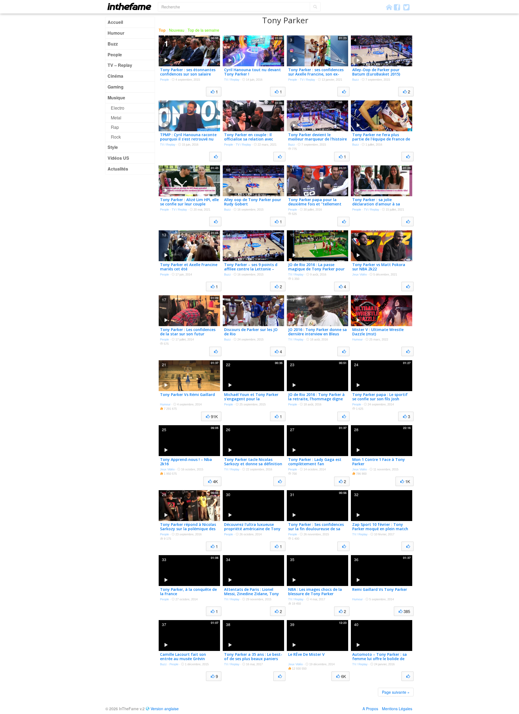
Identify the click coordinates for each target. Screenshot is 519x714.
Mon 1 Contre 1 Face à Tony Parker (378, 462)
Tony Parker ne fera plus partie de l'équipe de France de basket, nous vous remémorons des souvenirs (381, 141)
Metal (116, 117)
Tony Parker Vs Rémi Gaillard (187, 394)
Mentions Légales (397, 708)
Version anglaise (165, 708)
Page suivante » (396, 692)
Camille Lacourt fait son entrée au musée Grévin (183, 656)
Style (113, 147)
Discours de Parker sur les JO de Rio (251, 332)
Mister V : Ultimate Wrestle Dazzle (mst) (378, 332)
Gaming (116, 87)
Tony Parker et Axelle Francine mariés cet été (188, 267)
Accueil (115, 22)
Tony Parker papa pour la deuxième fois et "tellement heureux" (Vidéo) (314, 204)
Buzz (113, 44)
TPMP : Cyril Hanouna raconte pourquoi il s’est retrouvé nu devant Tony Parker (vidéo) (188, 139)
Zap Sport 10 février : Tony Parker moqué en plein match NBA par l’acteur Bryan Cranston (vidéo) (380, 531)
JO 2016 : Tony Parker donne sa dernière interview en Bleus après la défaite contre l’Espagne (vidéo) (317, 336)
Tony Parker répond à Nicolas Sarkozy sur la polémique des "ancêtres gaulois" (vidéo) (188, 529)
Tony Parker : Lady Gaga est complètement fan (314, 462)
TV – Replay (120, 65)
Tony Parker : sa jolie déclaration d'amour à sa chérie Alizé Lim (376, 204)
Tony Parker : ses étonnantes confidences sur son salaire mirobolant (187, 74)
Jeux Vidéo (359, 274)
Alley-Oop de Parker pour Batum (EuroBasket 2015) (376, 72)
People (115, 54)
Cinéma (115, 76)
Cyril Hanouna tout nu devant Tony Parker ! (252, 72)
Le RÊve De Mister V (306, 654)
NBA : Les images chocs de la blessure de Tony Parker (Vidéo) (315, 594)
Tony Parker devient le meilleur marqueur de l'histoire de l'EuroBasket (317, 139)
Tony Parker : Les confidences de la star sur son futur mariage (187, 334)
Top (162, 30)
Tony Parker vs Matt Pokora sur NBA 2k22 (378, 267)
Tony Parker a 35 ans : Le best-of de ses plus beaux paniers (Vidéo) (253, 659)
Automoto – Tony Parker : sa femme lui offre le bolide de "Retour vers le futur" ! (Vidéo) (380, 659)
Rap (115, 127)
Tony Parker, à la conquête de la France (188, 592)
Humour (116, 33)
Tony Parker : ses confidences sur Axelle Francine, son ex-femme (316, 74)
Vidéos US (118, 158)
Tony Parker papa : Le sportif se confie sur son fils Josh (380, 397)
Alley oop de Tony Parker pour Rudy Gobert (252, 202)
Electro (117, 108)
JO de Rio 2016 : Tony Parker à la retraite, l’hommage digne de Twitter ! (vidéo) (316, 399)
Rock (116, 137)
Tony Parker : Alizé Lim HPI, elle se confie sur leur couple (189, 202)
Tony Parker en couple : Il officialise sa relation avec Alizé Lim (248, 139)
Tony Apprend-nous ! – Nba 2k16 (186, 462)
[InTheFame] (131, 6)
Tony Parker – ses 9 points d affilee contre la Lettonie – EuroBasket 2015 (250, 269)
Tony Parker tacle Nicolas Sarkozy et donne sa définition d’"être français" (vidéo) (253, 464)
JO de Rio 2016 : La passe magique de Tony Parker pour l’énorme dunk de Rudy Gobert (317, 269)
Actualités (118, 169)
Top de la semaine (203, 30)
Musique (116, 97)
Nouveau (176, 30)
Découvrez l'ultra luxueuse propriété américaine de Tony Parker (252, 529)
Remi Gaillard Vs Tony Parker (379, 589)
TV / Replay (231, 79)
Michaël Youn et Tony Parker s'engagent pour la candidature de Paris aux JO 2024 (251, 401)
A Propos (370, 708)
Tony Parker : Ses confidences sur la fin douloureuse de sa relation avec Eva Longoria (316, 529)
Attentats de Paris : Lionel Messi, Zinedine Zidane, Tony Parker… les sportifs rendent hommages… (251, 596)
